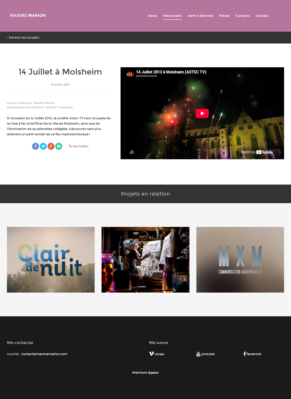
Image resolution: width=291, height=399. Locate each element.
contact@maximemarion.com (44, 354)
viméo (159, 354)
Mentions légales (145, 372)
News (152, 16)
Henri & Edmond (200, 16)
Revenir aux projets (23, 37)
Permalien (80, 146)
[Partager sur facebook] (35, 146)
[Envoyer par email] (58, 146)
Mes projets (172, 16)
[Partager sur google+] (51, 146)
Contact (262, 16)
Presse (224, 16)
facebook (253, 354)
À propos (243, 16)
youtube (208, 354)
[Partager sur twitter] (43, 146)
